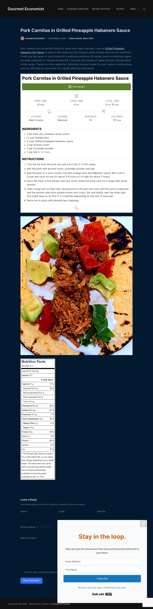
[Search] (144, 9)
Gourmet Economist (26, 9)
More (133, 9)
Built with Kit (102, 594)
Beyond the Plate (101, 9)
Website (101, 511)
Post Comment (31, 580)
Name (24, 511)
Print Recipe (78, 86)
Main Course (75, 38)
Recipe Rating (27, 527)
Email (62, 511)
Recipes (120, 9)
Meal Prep (88, 38)
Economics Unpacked (77, 9)
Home (60, 9)
